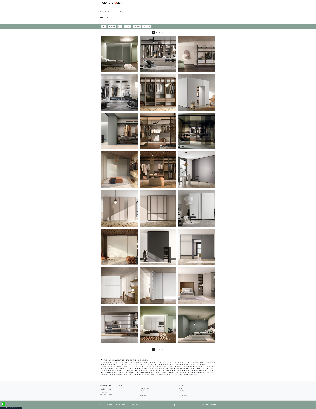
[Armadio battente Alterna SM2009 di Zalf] (158, 324)
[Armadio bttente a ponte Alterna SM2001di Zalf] (119, 324)
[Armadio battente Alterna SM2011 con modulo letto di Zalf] (119, 285)
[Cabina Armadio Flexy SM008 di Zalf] (196, 131)
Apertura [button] (137, 26)
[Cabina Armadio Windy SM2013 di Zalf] (196, 54)
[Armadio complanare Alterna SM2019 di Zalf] (196, 169)
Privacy (3, 408)
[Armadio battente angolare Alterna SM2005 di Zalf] (196, 324)
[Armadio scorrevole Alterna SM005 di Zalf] (196, 208)
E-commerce (181, 3)
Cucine (138, 3)
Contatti (212, 3)
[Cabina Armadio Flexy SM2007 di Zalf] (158, 131)
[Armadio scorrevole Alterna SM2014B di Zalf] (119, 208)
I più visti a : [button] (146, 26)
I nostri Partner (183, 395)
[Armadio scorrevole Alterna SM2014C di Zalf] (158, 208)
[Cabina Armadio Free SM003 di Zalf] (196, 92)
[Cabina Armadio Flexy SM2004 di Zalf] (119, 131)
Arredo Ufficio (192, 3)
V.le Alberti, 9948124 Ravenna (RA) (105, 389)
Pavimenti (172, 3)
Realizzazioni (203, 3)
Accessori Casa (162, 3)
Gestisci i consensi (17, 408)
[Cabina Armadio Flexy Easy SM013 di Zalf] (158, 54)
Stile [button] (119, 26)
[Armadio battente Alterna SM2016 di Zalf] (196, 247)
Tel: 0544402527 (104, 392)
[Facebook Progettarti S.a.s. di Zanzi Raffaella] (171, 404)
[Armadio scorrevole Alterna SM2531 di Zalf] (119, 247)
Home (101, 11)
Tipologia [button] (127, 26)
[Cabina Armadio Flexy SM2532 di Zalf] (158, 169)
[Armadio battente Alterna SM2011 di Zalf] (158, 285)
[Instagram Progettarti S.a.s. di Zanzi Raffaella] (174, 404)
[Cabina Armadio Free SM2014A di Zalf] (158, 92)
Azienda (131, 3)
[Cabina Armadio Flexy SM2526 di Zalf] (119, 169)
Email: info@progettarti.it (106, 394)
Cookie (8, 408)
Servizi (180, 388)
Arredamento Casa (148, 3)
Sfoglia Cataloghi (144, 395)
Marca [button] (104, 26)
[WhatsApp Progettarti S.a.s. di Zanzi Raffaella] (3, 404)
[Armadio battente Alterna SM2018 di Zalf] (158, 247)
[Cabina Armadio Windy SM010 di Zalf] (119, 92)
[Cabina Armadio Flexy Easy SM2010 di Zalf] (119, 54)
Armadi (120, 11)
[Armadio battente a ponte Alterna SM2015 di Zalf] (196, 285)
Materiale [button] (112, 26)
